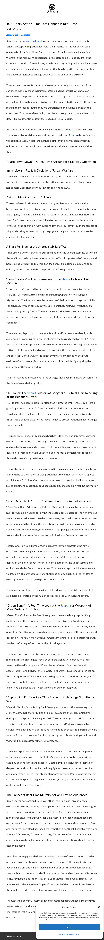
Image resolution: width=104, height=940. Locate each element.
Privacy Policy (63, 934)
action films (34, 40)
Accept (69, 927)
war (73, 135)
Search (65, 605)
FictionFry (52, 9)
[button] (99, 907)
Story (65, 279)
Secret (31, 393)
